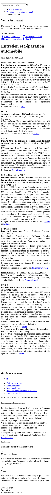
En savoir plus (7, 437)
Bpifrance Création (39, 268)
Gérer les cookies (14, 393)
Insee (23, 106)
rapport (47, 221)
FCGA (36, 133)
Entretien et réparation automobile (21, 12)
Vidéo (3, 471)
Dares (24, 326)
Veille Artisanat (15, 10)
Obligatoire (6, 442)
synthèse (6, 224)
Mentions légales (14, 388)
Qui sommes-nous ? (15, 383)
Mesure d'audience (9, 454)
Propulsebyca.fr (31, 280)
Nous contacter (13, 386)
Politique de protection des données (22, 390)
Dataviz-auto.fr (18, 170)
